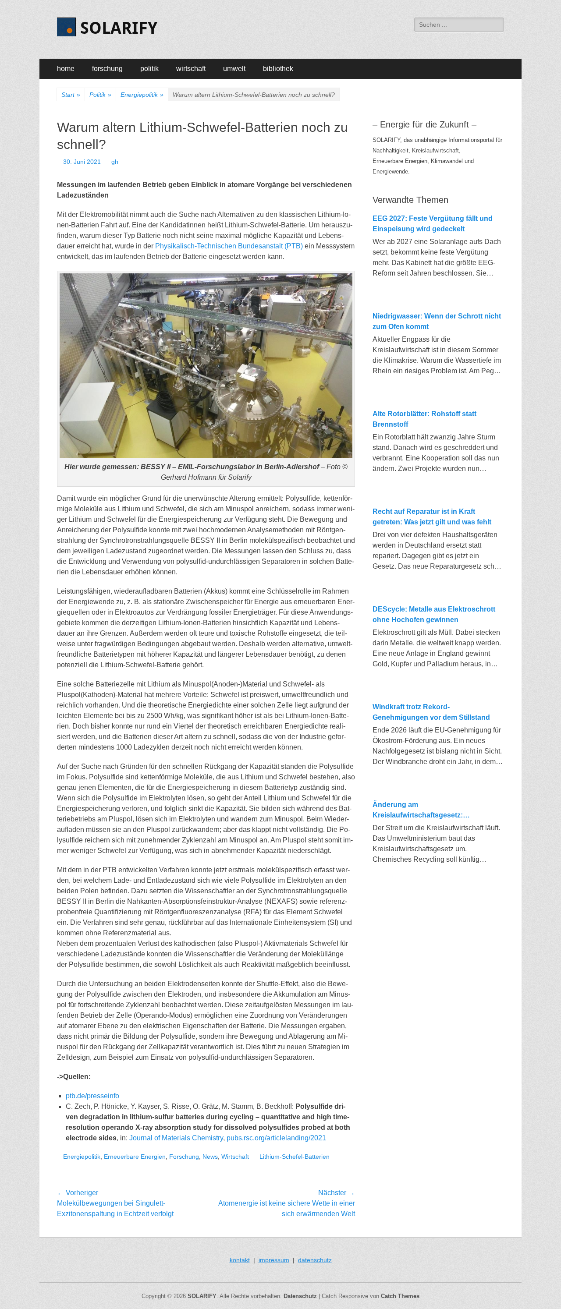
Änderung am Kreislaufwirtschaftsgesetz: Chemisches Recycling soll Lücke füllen (429, 811)
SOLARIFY (118, 28)
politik (149, 68)
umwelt (234, 68)
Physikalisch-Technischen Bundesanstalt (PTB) (229, 246)
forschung (107, 68)
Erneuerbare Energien (135, 1156)
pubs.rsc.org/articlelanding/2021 (276, 1138)
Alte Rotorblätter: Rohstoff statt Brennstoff (424, 419)
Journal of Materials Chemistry (175, 1138)
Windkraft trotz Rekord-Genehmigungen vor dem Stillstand (431, 712)
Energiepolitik (142, 94)
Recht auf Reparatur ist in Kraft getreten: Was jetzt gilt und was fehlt (432, 517)
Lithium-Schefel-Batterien (294, 1156)
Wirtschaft (235, 1156)
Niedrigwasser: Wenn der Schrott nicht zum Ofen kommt (437, 321)
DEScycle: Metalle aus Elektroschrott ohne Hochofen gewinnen (434, 614)
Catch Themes (400, 1296)
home (66, 68)
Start (70, 94)
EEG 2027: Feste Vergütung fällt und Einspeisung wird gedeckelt (433, 224)
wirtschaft (191, 68)
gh (114, 161)
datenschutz (315, 1259)
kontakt (240, 1259)
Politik (100, 94)
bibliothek (278, 68)
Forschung (184, 1156)
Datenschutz (300, 1296)
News (210, 1156)
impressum (274, 1259)
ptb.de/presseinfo (92, 1096)
